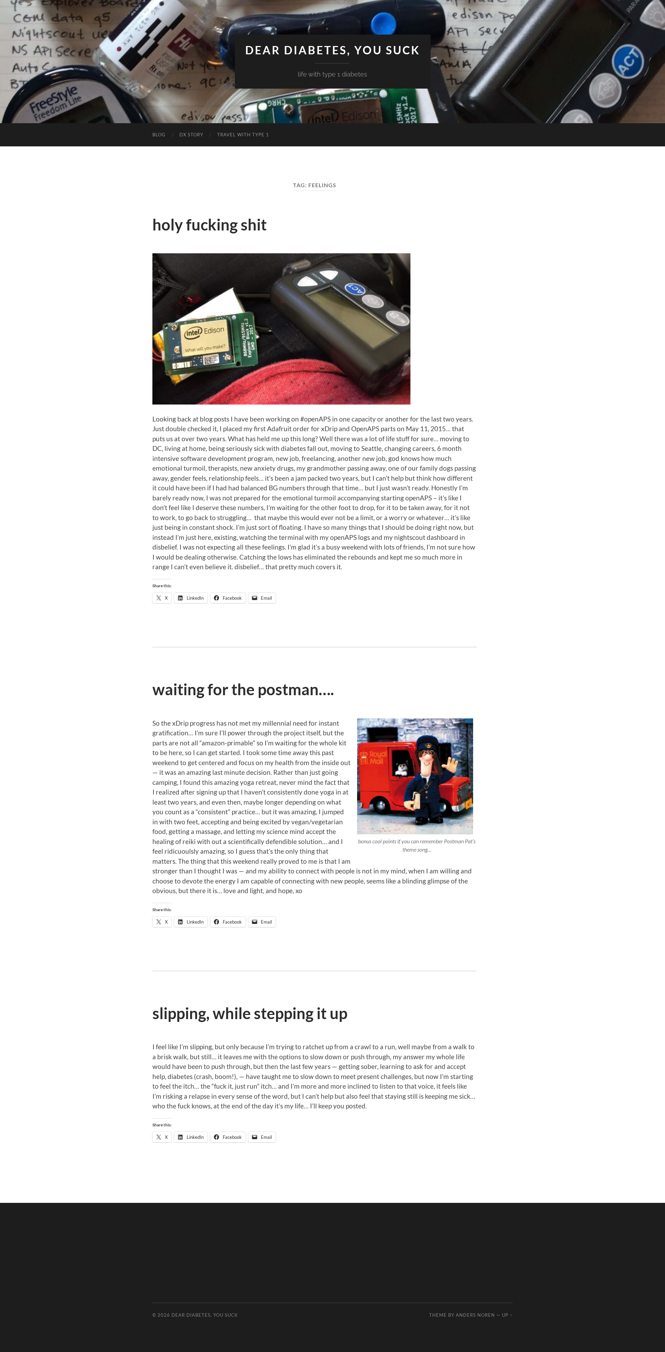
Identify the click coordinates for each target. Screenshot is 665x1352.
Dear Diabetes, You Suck (332, 50)
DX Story (191, 134)
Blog (159, 134)
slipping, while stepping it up (249, 1013)
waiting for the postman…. (243, 689)
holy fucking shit (209, 224)
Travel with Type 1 (243, 134)
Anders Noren (475, 1315)
